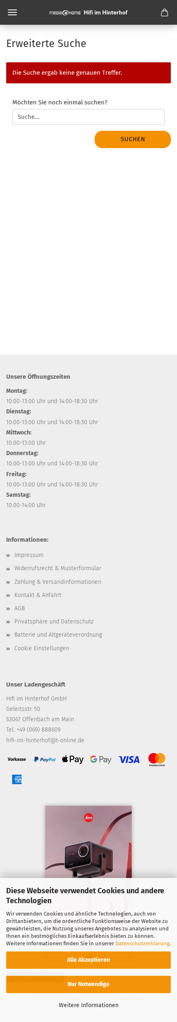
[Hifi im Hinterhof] (88, 12)
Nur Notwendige (88, 984)
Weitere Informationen (89, 1005)
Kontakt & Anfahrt (37, 595)
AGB (19, 608)
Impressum (29, 555)
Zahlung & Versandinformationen (57, 581)
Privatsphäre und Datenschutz (53, 621)
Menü (12, 12)
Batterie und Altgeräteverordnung (58, 634)
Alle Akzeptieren (88, 959)
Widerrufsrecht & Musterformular (57, 568)
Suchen (133, 139)
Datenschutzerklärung (142, 943)
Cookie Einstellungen (41, 648)
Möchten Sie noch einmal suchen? (59, 102)
